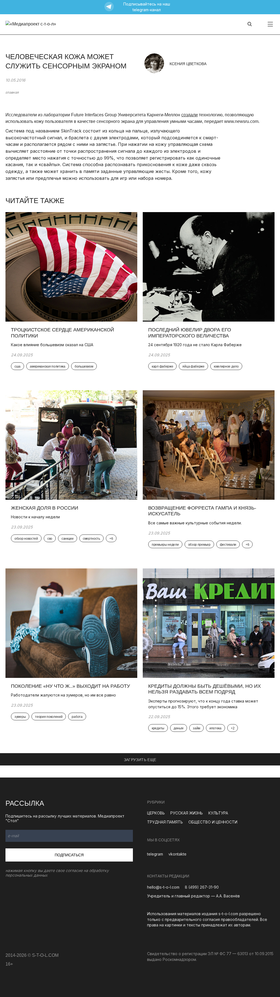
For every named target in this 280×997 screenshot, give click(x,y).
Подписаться (69, 855)
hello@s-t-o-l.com (163, 887)
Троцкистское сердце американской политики (62, 333)
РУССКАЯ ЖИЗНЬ (186, 813)
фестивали (228, 545)
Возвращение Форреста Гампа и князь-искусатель (202, 511)
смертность (91, 539)
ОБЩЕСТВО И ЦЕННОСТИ (212, 822)
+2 (232, 728)
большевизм (84, 366)
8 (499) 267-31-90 (202, 887)
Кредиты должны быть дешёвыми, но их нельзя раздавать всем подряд (204, 689)
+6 (111, 539)
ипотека (215, 728)
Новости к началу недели (36, 517)
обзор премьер (199, 545)
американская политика (47, 366)
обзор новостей (26, 539)
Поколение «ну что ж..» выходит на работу (70, 686)
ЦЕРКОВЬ (156, 813)
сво (49, 539)
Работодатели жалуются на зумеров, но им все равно (63, 695)
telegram (155, 854)
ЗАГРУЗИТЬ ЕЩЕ (140, 760)
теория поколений (48, 717)
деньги (178, 728)
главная (12, 92)
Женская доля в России (45, 508)
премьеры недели (165, 545)
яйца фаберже (193, 366)
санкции (68, 539)
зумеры (20, 717)
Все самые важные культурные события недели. (195, 523)
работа (77, 717)
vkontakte (177, 854)
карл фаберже (162, 366)
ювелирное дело (226, 366)
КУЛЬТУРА (218, 813)
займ (196, 728)
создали (189, 114)
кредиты (158, 728)
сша (17, 366)
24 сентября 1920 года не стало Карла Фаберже (195, 344)
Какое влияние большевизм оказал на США (52, 344)
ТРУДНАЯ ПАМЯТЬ (165, 822)
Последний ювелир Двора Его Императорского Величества (189, 333)
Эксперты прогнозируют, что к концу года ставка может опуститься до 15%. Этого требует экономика (203, 704)
